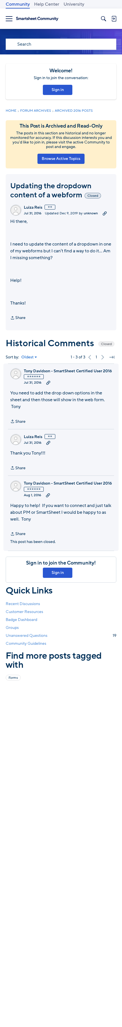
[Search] (103, 18)
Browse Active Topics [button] (61, 158)
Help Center (46, 4)
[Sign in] (114, 18)
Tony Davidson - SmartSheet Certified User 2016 (68, 371)
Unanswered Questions (61, 635)
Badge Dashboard (21, 619)
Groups (12, 627)
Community (18, 4)
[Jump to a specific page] (111, 357)
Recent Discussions (23, 604)
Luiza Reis (33, 207)
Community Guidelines (26, 643)
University (74, 4)
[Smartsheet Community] (37, 19)
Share (18, 318)
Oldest (27, 357)
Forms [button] (13, 677)
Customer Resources (24, 611)
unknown (91, 213)
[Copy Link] (104, 213)
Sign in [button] (58, 89)
